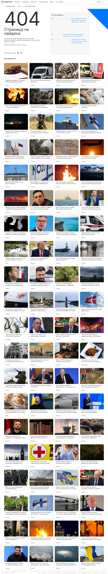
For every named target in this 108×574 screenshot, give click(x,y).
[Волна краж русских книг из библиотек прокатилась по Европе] (41, 431)
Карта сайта (104, 572)
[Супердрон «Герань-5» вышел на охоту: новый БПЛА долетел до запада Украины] (41, 532)
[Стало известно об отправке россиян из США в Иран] (92, 151)
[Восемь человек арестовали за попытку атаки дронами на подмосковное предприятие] (67, 75)
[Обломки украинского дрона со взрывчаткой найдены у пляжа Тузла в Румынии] (67, 304)
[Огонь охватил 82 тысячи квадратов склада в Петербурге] (92, 329)
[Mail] (2, 2)
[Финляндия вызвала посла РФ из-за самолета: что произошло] (41, 507)
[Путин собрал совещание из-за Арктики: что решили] (67, 329)
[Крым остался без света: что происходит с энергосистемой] (41, 558)
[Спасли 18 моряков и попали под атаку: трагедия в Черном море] (92, 177)
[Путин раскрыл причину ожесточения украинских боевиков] (92, 405)
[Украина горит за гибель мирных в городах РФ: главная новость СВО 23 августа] (16, 202)
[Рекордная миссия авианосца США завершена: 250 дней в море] (67, 431)
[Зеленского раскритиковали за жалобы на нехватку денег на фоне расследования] (41, 278)
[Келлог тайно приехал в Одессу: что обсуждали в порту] (92, 558)
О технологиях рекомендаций (54, 572)
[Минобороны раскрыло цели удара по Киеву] (16, 177)
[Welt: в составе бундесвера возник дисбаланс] (16, 482)
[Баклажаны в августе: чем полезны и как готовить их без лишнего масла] (92, 354)
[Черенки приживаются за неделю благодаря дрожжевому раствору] (16, 507)
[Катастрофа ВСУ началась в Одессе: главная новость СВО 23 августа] (67, 177)
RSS (39, 572)
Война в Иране (11, 6)
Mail (2, 572)
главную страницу (21, 45)
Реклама (13, 572)
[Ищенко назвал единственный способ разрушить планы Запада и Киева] (67, 482)
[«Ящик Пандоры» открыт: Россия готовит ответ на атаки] (67, 126)
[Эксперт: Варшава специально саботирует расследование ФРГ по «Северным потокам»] (67, 558)
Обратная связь (96, 572)
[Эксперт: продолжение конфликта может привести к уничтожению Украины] (41, 151)
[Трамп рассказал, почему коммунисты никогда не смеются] (92, 507)
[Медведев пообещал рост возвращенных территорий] (16, 278)
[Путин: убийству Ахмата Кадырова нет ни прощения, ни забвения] (67, 380)
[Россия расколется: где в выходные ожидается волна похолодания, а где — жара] (41, 126)
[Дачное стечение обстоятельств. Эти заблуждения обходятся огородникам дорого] (92, 380)
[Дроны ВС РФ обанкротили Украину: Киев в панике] (67, 354)
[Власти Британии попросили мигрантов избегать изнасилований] (41, 354)
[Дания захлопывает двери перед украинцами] (92, 304)
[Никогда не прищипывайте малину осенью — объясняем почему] (67, 278)
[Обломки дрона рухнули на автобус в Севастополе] (41, 304)
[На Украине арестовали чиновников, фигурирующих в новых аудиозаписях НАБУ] (16, 354)
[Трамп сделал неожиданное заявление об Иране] (41, 253)
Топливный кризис (30, 6)
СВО (20, 6)
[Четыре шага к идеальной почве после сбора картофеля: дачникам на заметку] (92, 431)
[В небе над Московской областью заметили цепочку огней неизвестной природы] (67, 532)
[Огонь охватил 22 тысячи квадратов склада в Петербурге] (92, 532)
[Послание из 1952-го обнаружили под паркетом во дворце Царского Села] (67, 151)
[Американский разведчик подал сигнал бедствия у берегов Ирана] (67, 405)
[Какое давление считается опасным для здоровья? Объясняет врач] (16, 329)
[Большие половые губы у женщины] (92, 100)
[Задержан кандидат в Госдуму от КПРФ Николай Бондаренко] (16, 75)
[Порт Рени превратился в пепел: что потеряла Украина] (16, 100)
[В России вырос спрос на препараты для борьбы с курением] (67, 456)
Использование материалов (84, 572)
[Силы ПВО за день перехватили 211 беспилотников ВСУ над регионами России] (16, 380)
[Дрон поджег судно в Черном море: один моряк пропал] (67, 202)
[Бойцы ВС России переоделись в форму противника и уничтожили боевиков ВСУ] (16, 227)
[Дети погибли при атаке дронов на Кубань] (41, 75)
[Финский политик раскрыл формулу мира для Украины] (41, 405)
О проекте (44, 572)
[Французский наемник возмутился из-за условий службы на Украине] (41, 100)
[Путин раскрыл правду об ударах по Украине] (41, 380)
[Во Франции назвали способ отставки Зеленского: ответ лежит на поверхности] (16, 558)
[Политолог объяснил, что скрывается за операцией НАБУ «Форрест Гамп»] (16, 431)
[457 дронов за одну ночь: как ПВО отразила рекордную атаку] (67, 100)
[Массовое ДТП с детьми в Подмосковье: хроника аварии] (41, 456)
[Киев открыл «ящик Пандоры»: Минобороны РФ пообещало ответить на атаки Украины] (41, 482)
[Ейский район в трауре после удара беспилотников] (92, 227)
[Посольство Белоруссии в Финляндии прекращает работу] (92, 126)
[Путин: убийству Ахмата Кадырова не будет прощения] (92, 482)
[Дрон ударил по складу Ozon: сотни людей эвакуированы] (41, 177)
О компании (7, 572)
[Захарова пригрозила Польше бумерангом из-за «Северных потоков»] (16, 151)
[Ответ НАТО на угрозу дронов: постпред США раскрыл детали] (92, 202)
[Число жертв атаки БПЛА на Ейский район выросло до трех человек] (16, 304)
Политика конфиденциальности (69, 572)
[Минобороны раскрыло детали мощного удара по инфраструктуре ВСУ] (16, 532)
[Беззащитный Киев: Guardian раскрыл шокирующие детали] (92, 278)
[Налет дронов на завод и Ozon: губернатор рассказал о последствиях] (92, 75)
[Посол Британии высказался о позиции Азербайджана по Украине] (16, 456)
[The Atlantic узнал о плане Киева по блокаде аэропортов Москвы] (67, 507)
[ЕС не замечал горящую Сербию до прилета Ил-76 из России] (41, 202)
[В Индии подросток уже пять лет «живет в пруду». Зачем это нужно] (16, 253)
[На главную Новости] (7, 2)
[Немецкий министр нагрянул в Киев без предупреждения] (41, 227)
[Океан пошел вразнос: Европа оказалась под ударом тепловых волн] (67, 227)
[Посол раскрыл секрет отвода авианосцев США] (67, 253)
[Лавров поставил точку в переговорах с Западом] (41, 329)
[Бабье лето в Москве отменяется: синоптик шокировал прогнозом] (92, 253)
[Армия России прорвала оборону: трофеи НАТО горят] (16, 126)
